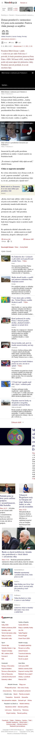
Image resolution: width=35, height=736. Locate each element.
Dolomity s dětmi (7, 679)
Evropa (14, 284)
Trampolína (9, 697)
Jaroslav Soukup (16, 36)
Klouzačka (25, 697)
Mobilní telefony (24, 703)
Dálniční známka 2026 (25, 668)
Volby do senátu (6, 635)
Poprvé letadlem (7, 668)
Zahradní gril (22, 700)
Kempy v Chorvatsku (8, 666)
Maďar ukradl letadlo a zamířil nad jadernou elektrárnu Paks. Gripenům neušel (22, 279)
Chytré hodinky (11, 713)
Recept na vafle (23, 656)
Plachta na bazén (24, 694)
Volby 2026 (5, 625)
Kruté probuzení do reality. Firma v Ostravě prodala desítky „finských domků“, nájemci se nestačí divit (21, 321)
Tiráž (29, 720)
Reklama (18, 720)
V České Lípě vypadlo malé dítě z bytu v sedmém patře (21, 383)
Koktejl (13, 368)
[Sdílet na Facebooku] (8, 241)
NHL (3, 659)
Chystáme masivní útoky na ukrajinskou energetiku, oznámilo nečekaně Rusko (21, 402)
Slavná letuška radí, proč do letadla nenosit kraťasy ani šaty (22, 344)
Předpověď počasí (10, 687)
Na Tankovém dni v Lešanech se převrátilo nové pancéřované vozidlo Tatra (22, 258)
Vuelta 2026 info (23, 625)
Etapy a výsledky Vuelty (25, 627)
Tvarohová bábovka (24, 653)
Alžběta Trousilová (6, 36)
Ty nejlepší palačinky (24, 645)
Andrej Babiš (24, 247)
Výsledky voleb (6, 630)
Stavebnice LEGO (10, 707)
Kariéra (24, 720)
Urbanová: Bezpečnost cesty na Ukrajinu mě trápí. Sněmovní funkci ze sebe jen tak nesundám (26, 501)
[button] (32, 73)
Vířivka (30, 700)
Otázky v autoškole (24, 676)
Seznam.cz (23, 2)
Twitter (12, 720)
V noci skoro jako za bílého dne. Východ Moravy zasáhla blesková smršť (22, 300)
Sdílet (12, 42)
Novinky (24, 36)
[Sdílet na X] (11, 241)
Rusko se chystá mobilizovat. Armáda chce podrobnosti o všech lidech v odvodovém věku (17, 554)
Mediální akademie (12, 722)
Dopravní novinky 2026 (25, 671)
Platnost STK (22, 679)
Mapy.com (22, 684)
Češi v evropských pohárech (22, 691)
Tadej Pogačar (22, 633)
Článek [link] (3, 126)
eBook (5, 42)
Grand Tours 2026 (24, 638)
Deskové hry (17, 710)
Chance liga (5, 645)
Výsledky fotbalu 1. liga (9, 648)
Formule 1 (5, 656)
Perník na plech (23, 659)
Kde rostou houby (23, 687)
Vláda (16, 247)
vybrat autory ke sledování (8, 39)
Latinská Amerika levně (9, 676)
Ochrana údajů (11, 724)
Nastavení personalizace (17, 726)
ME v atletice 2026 (7, 653)
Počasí (13, 304)
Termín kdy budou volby (9, 633)
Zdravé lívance (23, 651)
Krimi (13, 263)
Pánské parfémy (22, 713)
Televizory (25, 710)
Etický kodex (23, 722)
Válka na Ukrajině (16, 407)
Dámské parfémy (23, 707)
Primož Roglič (22, 635)
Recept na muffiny (24, 648)
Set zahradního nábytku (9, 700)
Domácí (3, 193)
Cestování (14, 347)
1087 (19, 43)
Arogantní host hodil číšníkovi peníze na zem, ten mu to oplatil (22, 363)
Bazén (16, 694)
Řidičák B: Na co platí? (25, 674)
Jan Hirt (20, 630)
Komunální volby (7, 638)
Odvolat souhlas (22, 724)
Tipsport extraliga (7, 651)
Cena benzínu (7, 691)
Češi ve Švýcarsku (7, 674)
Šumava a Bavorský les (9, 671)
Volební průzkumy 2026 (9, 627)
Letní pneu (8, 710)
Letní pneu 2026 (23, 666)
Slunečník (17, 697)
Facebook (5, 720)
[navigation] (2, 2)
